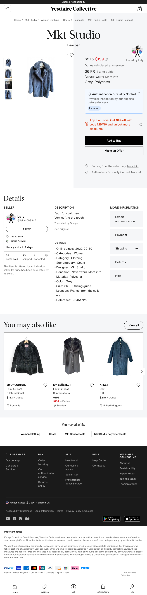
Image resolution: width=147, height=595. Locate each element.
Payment (121, 235)
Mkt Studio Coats (97, 20)
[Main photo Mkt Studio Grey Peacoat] (8, 62)
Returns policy (43, 484)
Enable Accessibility (73, 2)
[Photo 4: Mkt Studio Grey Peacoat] (8, 94)
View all (134, 325)
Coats (66, 20)
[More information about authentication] (139, 93)
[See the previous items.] (5, 371)
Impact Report (128, 473)
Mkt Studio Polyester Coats (110, 434)
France (7, 572)
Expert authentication (125, 219)
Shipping (121, 248)
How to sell (71, 460)
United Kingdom (20, 572)
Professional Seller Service (73, 482)
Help (118, 276)
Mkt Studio (31, 20)
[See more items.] (141, 371)
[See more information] (140, 124)
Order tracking (43, 462)
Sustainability (128, 468)
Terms (59, 511)
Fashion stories (128, 484)
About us (125, 463)
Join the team (128, 479)
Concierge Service (12, 467)
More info (111, 77)
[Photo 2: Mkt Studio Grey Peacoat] (8, 73)
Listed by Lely (134, 60)
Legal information (44, 511)
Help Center (100, 460)
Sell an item (72, 475)
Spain (59, 572)
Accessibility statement (19, 511)
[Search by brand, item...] (7, 8)
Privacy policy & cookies (79, 511)
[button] (139, 8)
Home (17, 20)
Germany (50, 572)
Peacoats (79, 20)
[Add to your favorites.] (45, 385)
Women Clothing (50, 20)
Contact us (99, 466)
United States (37, 572)
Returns (120, 262)
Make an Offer (114, 150)
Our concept (13, 460)
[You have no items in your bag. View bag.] (139, 8)
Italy (67, 572)
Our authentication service (46, 473)
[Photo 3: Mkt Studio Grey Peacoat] (8, 84)
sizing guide (104, 71)
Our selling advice (71, 467)
